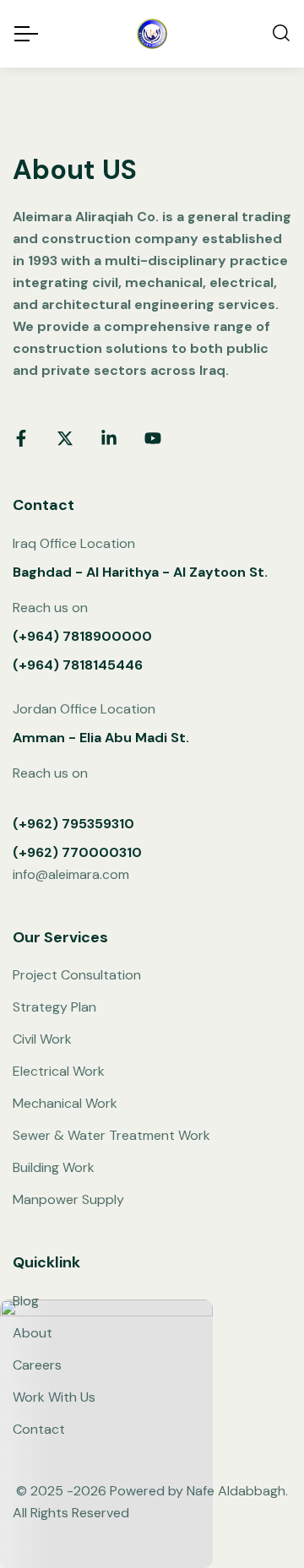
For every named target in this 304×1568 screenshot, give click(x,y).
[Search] (281, 34)
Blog (26, 1301)
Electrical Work (59, 1071)
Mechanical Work (65, 1103)
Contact (39, 1429)
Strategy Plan (54, 1007)
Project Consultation (77, 975)
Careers (37, 1365)
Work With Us (54, 1397)
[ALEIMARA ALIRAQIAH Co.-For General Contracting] (152, 34)
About (32, 1333)
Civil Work (42, 1039)
